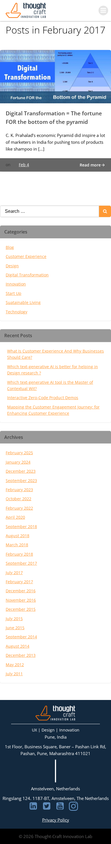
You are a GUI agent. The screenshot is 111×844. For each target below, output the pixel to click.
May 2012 (15, 664)
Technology (16, 311)
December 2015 (21, 609)
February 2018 (19, 554)
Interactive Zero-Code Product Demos (42, 397)
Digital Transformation (27, 275)
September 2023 (21, 480)
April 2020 (15, 517)
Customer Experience (26, 256)
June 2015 (15, 627)
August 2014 (17, 646)
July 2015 (14, 618)
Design (12, 265)
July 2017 (14, 572)
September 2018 (21, 526)
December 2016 (21, 590)
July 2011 (14, 673)
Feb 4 (24, 164)
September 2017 (21, 563)
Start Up (13, 293)
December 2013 (21, 655)
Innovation (16, 284)
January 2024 (18, 462)
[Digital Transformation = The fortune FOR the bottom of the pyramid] (55, 76)
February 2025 (19, 452)
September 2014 (21, 636)
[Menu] (103, 10)
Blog (10, 247)
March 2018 (17, 544)
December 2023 (21, 471)
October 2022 (18, 498)
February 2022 (19, 508)
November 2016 (21, 600)
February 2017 (19, 581)
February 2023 (19, 489)
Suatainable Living (23, 302)
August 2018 (17, 535)
